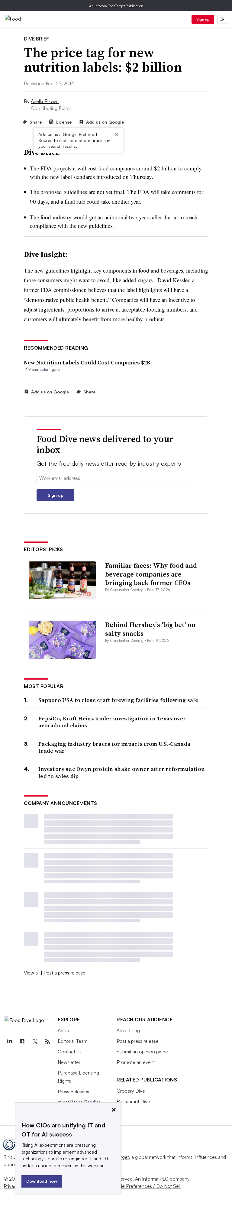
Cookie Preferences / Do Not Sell (145, 1186)
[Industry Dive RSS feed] (47, 1041)
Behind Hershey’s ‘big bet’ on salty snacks (150, 629)
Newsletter (69, 1062)
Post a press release (64, 973)
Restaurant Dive (133, 1101)
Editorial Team (73, 1041)
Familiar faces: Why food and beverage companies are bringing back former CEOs (151, 574)
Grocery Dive (131, 1091)
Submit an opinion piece (142, 1052)
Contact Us (70, 1052)
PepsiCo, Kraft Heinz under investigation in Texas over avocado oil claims (112, 722)
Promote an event (136, 1062)
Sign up (203, 19)
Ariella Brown (45, 101)
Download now (41, 1181)
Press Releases (73, 1091)
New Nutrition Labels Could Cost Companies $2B (87, 362)
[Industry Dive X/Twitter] (34, 1041)
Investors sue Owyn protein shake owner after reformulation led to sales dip (121, 772)
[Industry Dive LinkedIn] (9, 1041)
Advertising (128, 1030)
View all (32, 973)
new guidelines (51, 270)
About (64, 1030)
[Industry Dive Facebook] (22, 1041)
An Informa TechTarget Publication (116, 6)
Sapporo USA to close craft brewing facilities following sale (118, 700)
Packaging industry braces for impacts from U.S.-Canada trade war (114, 747)
